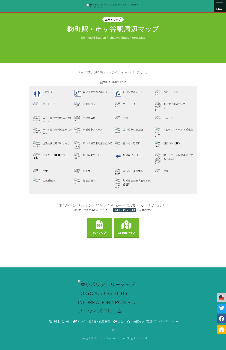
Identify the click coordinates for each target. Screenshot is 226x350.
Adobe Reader (123, 210)
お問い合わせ (61, 321)
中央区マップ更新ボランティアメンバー (154, 321)
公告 (120, 321)
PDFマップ (99, 232)
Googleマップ (126, 232)
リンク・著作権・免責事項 (94, 321)
